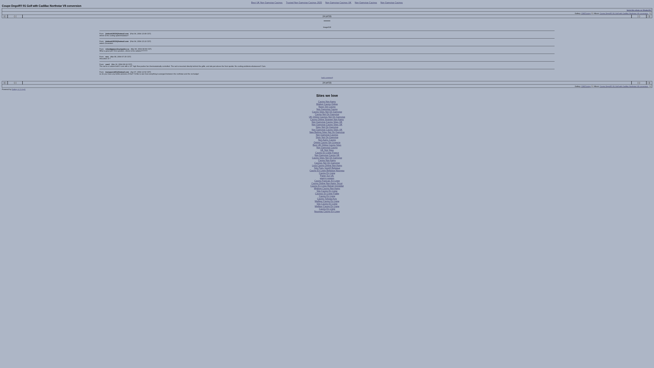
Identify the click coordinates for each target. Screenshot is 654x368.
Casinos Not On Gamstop (327, 163)
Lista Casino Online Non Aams (327, 165)
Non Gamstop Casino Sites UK (327, 122)
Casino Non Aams (327, 101)
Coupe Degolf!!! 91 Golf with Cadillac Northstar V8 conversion (624, 13)
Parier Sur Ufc (327, 175)
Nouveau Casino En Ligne (327, 211)
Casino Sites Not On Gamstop (327, 112)
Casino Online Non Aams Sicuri (327, 183)
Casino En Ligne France (327, 152)
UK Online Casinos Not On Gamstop (327, 117)
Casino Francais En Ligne (327, 181)
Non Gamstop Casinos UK (338, 2)
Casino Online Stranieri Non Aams (327, 119)
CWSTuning (586, 13)
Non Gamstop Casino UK (327, 155)
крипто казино (327, 178)
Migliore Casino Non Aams (327, 188)
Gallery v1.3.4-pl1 (19, 89)
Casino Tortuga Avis (327, 198)
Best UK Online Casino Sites (327, 145)
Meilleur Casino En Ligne (327, 201)
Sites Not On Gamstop (327, 127)
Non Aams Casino (327, 140)
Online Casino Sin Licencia (327, 142)
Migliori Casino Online (327, 104)
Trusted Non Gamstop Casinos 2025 (304, 2)
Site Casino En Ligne (327, 191)
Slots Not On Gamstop (327, 137)
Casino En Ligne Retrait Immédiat (327, 186)
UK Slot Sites (327, 150)
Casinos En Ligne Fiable (327, 193)
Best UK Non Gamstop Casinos (267, 2)
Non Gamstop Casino (327, 109)
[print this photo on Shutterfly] (639, 10)
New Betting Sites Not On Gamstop (327, 132)
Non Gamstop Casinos (366, 2)
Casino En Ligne (327, 173)
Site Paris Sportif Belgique (327, 168)
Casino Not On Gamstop (327, 114)
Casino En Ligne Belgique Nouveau (327, 170)
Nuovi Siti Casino (327, 106)
